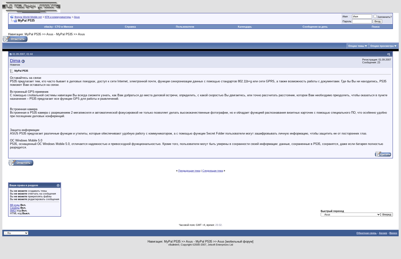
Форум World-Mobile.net (28, 17)
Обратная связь (366, 233)
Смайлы (15, 207)
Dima (15, 60)
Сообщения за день (315, 26)
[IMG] (13, 210)
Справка (130, 26)
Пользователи (185, 26)
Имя (345, 16)
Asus (77, 17)
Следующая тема (212, 170)
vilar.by (48, 26)
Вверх (393, 233)
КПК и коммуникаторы (58, 17)
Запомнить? (384, 17)
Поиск (376, 26)
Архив (383, 233)
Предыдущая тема (189, 170)
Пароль (347, 21)
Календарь (245, 26)
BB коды (15, 205)
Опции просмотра (382, 46)
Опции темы (356, 46)
